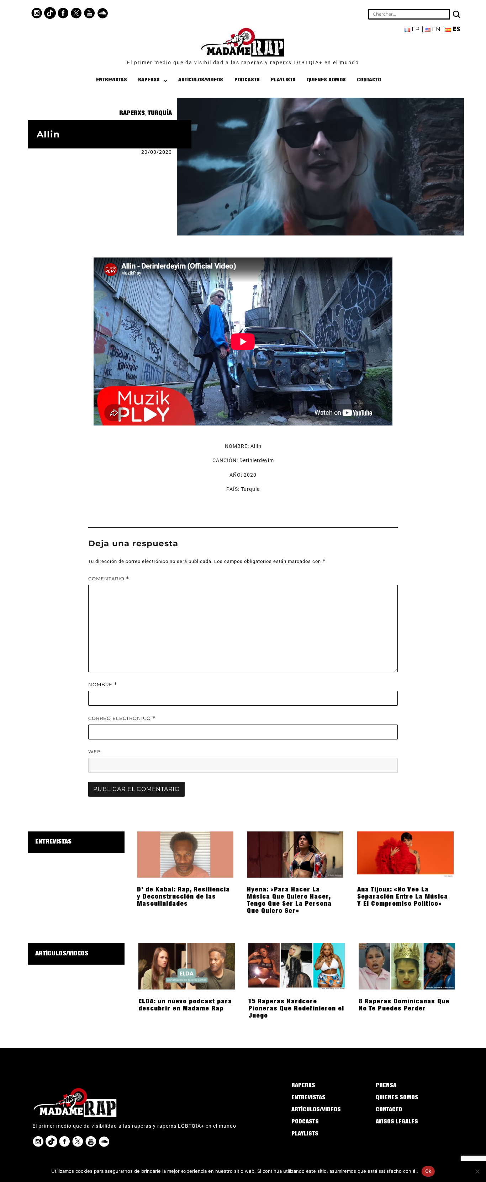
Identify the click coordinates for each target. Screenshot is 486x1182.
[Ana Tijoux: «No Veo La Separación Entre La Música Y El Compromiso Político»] (405, 854)
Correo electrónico (121, 718)
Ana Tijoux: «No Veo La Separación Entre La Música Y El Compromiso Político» (402, 897)
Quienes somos (326, 80)
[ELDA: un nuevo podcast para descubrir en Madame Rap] (186, 966)
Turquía (160, 113)
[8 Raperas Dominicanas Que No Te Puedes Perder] (407, 966)
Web (94, 751)
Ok (428, 1171)
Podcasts (247, 80)
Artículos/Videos (200, 80)
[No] (477, 1171)
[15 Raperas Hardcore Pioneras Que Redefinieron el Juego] (296, 966)
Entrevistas (111, 80)
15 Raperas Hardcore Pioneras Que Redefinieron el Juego (296, 1009)
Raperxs (149, 80)
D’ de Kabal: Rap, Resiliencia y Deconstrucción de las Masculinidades (183, 897)
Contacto (369, 80)
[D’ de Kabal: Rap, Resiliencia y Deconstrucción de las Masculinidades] (185, 854)
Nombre (102, 685)
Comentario (108, 579)
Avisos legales (397, 1122)
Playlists (283, 80)
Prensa (386, 1086)
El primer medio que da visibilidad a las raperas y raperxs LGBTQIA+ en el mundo (243, 62)
